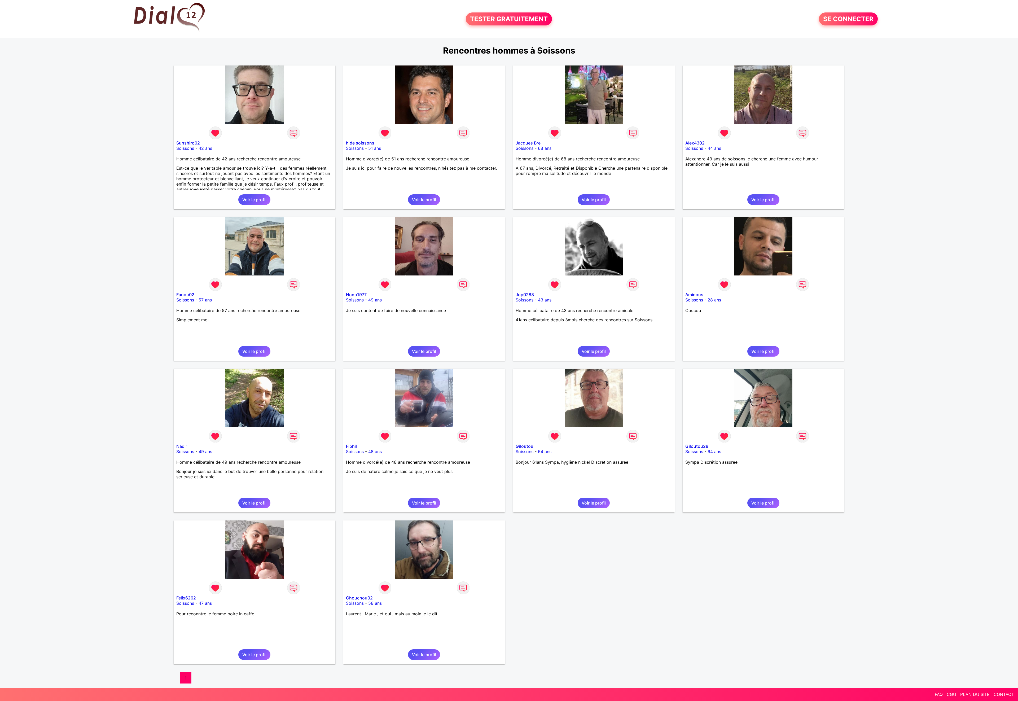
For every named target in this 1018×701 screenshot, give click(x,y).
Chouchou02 (359, 598)
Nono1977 (356, 294)
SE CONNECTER (848, 19)
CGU (951, 694)
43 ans (544, 300)
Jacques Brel (529, 143)
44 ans (714, 148)
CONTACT (1004, 694)
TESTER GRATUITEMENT (509, 19)
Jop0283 (525, 294)
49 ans (375, 300)
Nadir (181, 446)
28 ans (714, 300)
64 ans (544, 451)
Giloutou (524, 446)
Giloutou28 (696, 446)
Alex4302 (695, 143)
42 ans (205, 148)
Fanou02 (185, 294)
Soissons (185, 148)
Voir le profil (254, 199)
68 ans (544, 148)
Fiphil (351, 446)
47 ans (205, 603)
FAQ (939, 694)
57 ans (205, 300)
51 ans (374, 148)
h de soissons (360, 143)
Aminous (694, 294)
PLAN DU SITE (975, 694)
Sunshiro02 (188, 143)
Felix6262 (186, 598)
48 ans (375, 451)
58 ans (375, 603)
